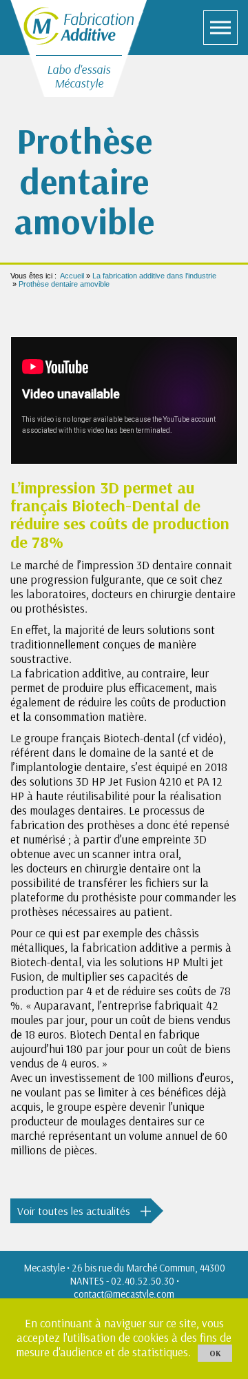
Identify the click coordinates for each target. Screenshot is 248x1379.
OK (215, 1353)
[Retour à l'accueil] (78, 24)
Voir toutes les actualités (73, 1211)
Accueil (72, 276)
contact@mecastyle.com (124, 1293)
